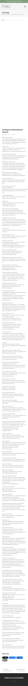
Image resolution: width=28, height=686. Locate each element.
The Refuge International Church (7, 670)
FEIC (14, 134)
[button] (25, 6)
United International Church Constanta (19, 670)
